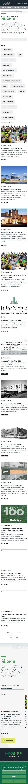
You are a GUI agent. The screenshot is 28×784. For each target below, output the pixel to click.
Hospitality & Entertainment (11, 81)
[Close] (26, 763)
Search (2, 37)
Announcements (8, 55)
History (17, 761)
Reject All (14, 776)
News (4, 86)
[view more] (26, 688)
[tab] (19, 3)
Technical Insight (8, 117)
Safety (22, 91)
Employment (6, 65)
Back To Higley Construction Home (11, 11)
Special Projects (8, 102)
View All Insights (8, 740)
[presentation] (6, 3)
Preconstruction (17, 86)
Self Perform (7, 96)
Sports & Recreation (9, 107)
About (4, 761)
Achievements (7, 49)
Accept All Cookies (14, 781)
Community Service (8, 60)
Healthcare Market (8, 70)
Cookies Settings (14, 772)
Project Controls (8, 91)
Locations (10, 761)
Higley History (7, 76)
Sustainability (7, 112)
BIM (20, 55)
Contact (23, 761)
